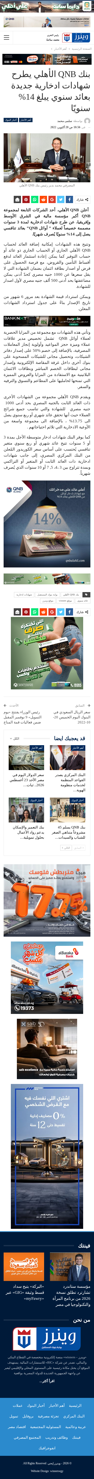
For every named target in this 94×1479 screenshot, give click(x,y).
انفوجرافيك (47, 1448)
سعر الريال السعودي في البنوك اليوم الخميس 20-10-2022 (71, 717)
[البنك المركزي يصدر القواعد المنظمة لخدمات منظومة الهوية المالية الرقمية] (67, 757)
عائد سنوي (82, 600)
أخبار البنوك (11, 120)
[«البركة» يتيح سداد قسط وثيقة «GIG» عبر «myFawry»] (24, 1267)
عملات (18, 1406)
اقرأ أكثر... (47, 1381)
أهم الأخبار (25, 120)
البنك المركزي (74, 1416)
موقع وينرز (47, 600)
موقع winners (65, 600)
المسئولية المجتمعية (45, 1427)
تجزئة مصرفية (48, 1416)
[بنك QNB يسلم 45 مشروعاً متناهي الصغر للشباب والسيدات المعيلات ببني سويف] (67, 810)
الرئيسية (75, 1406)
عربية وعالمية (75, 1427)
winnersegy (56, 1471)
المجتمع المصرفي (27, 1437)
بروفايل (28, 1416)
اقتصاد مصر (17, 1427)
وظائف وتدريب (56, 1437)
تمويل (13, 1416)
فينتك (76, 1437)
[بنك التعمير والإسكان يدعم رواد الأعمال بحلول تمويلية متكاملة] (26, 810)
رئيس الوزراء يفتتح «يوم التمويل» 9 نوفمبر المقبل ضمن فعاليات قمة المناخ (22, 717)
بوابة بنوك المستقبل (47, 594)
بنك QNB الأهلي (71, 594)
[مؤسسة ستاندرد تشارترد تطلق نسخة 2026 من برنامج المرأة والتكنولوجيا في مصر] (70, 1267)
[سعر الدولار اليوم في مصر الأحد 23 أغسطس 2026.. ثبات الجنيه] (26, 757)
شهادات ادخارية (24, 594)
